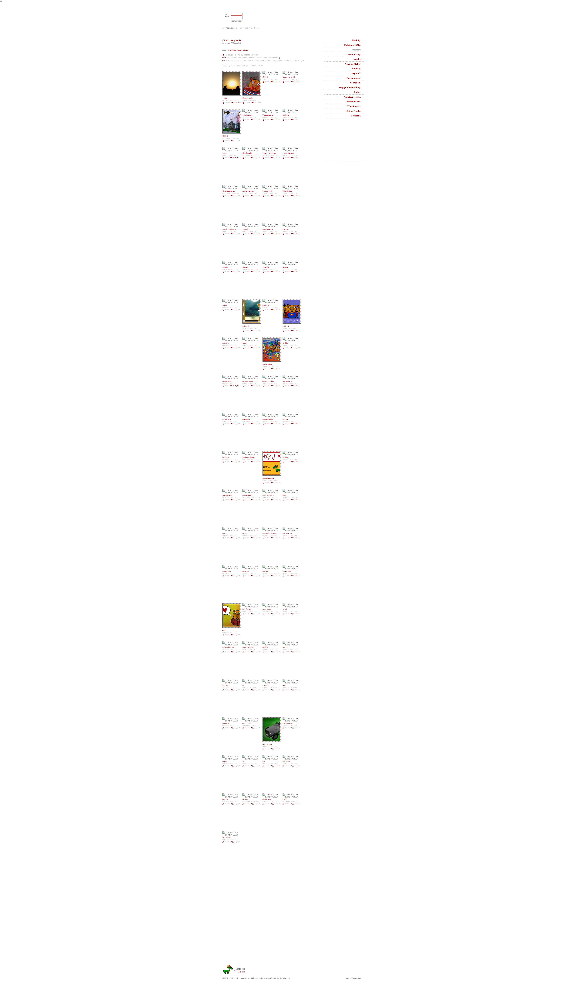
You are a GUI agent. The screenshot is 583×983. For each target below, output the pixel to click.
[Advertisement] (346, 140)
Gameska (356, 115)
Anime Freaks (353, 111)
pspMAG (356, 73)
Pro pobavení (354, 78)
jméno (227, 14)
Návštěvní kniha (352, 97)
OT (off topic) (354, 106)
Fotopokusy (354, 54)
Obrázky (356, 50)
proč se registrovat (244, 28)
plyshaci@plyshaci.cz (353, 978)
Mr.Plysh (225, 978)
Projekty (356, 68)
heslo (227, 17)
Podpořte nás (354, 101)
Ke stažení (355, 82)
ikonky (257, 28)
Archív (357, 92)
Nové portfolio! (353, 64)
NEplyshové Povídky (350, 87)
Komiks (357, 59)
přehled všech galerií (239, 50)
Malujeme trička (352, 45)
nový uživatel (228, 28)
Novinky (356, 40)
